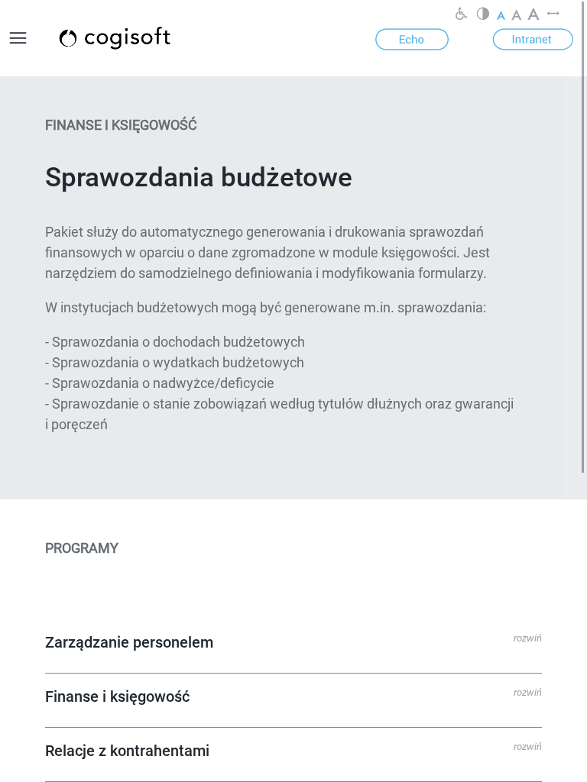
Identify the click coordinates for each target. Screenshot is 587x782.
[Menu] (18, 38)
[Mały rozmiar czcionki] (501, 15)
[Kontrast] (483, 15)
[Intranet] (532, 38)
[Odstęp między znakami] (553, 15)
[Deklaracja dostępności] (461, 15)
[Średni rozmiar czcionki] (516, 15)
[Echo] (412, 38)
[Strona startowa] (132, 38)
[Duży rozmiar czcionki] (533, 15)
